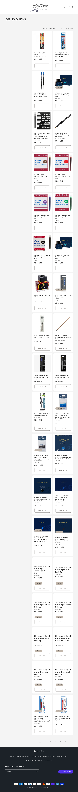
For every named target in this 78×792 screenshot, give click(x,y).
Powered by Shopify (46, 787)
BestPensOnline (36, 787)
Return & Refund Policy (23, 756)
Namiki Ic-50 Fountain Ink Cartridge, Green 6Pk (62, 216)
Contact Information (49, 756)
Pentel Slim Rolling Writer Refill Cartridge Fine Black (62, 134)
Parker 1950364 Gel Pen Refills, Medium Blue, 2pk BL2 (63, 296)
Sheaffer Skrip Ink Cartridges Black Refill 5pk (63, 672)
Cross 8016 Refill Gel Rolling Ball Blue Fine (41, 376)
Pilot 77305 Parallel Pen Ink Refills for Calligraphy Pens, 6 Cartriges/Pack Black (42, 135)
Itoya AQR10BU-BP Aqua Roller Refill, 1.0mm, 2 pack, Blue (40, 94)
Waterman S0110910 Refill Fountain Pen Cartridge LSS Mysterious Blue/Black (62, 498)
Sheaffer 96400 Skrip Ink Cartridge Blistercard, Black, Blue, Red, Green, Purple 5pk (42, 719)
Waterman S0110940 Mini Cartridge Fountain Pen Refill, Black (42, 499)
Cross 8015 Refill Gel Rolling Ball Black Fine (62, 376)
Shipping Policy (62, 756)
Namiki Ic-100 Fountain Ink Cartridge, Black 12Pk (42, 256)
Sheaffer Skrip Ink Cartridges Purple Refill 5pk (42, 604)
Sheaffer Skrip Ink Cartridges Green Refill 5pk (63, 604)
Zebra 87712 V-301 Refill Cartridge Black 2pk (42, 414)
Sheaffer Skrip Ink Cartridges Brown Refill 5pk (42, 638)
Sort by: (45, 28)
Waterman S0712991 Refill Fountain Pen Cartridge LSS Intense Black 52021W (41, 458)
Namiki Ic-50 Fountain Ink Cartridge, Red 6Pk (62, 175)
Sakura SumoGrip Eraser (40, 54)
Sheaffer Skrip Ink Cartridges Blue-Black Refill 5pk (63, 638)
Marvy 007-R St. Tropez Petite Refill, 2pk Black (42, 336)
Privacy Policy (36, 756)
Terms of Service (31, 760)
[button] (4, 7)
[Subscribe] (37, 771)
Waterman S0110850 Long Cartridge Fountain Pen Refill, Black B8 (62, 540)
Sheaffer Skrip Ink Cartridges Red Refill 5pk (63, 569)
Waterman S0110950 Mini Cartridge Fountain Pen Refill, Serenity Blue (63, 457)
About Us (41, 760)
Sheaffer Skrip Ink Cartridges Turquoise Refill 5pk (42, 569)
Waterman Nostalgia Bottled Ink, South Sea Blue (62, 256)
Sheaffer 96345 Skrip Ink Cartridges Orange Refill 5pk (62, 718)
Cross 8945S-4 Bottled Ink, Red (42, 296)
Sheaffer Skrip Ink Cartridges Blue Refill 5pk (42, 672)
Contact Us (49, 760)
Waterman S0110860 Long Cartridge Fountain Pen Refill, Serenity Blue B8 (41, 538)
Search (12, 756)
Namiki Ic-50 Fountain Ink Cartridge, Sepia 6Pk (41, 176)
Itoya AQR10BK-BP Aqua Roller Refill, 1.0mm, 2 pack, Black (63, 54)
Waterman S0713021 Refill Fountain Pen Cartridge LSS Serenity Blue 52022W (63, 416)
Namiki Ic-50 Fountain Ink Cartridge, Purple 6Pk (41, 216)
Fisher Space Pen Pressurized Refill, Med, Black (63, 337)
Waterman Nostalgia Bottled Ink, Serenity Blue (62, 94)
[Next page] (66, 741)
